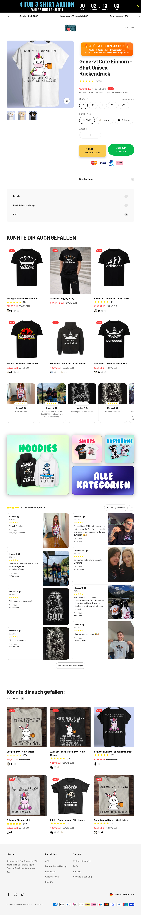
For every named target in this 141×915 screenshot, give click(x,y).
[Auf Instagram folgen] (15, 894)
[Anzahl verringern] (83, 135)
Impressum (50, 871)
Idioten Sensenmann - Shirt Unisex (67, 820)
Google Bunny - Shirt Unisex (20, 751)
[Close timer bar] (138, 6)
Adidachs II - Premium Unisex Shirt (111, 298)
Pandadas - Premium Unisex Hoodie (68, 363)
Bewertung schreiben (116, 507)
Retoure (49, 882)
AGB (47, 861)
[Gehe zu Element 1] (11, 116)
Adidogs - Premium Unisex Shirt (22, 298)
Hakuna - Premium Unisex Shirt (22, 363)
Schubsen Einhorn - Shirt (19, 820)
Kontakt (77, 871)
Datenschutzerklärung (56, 866)
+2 (66, 372)
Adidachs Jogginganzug (62, 298)
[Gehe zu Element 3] (33, 116)
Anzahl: (83, 128)
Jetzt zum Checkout (121, 150)
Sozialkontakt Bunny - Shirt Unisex (111, 820)
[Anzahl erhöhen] (97, 135)
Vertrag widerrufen (82, 861)
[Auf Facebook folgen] (8, 894)
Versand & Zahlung (82, 876)
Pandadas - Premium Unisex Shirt (111, 363)
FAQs (75, 866)
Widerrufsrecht (52, 876)
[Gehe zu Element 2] (22, 116)
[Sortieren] (131, 507)
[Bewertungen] (21, 393)
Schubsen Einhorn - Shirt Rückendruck (113, 751)
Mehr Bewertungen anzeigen (70, 665)
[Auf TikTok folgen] (22, 894)
